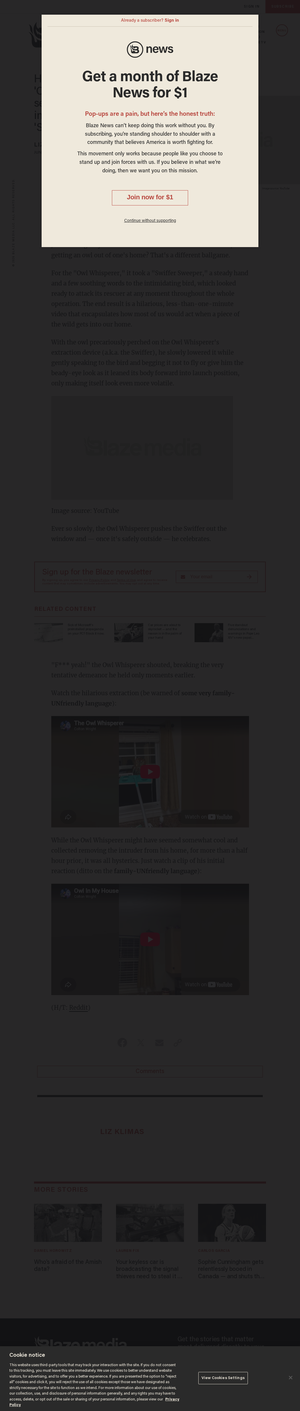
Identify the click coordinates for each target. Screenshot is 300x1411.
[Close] (290, 1377)
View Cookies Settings (223, 1378)
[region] (150, 1378)
